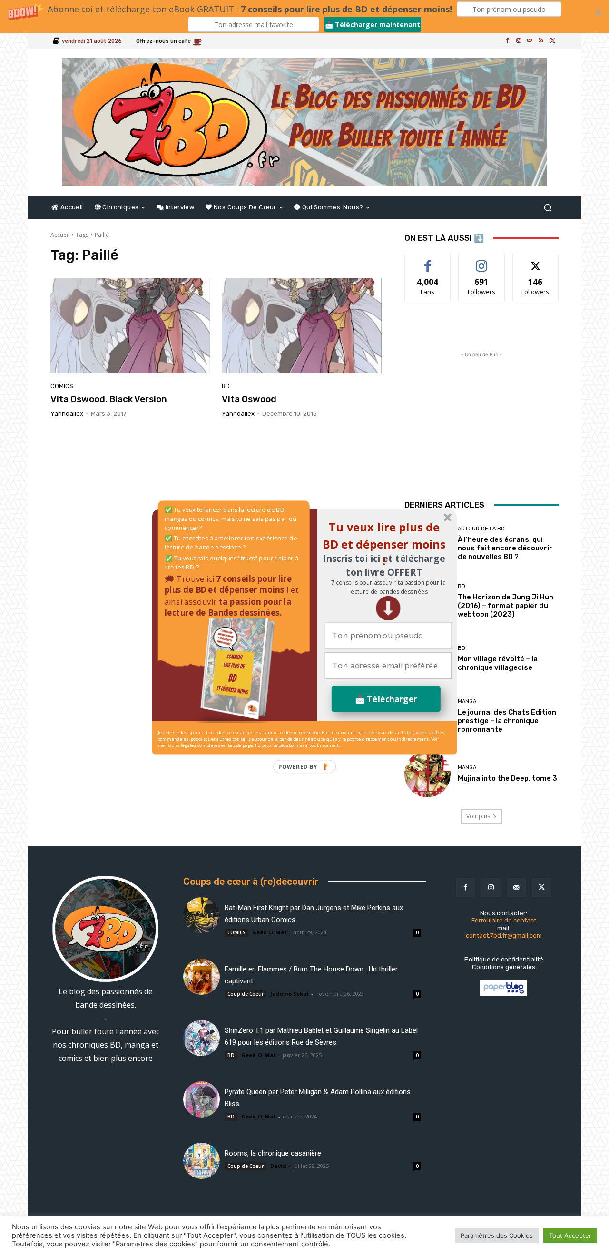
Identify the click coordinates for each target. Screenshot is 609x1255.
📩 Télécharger (386, 699)
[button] (388, 587)
